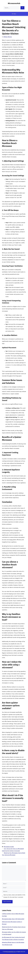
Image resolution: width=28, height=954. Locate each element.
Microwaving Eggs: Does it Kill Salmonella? (13, 919)
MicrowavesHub (14, 3)
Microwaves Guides (9, 846)
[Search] (22, 7)
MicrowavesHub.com (11, 951)
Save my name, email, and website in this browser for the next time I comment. (14, 896)
